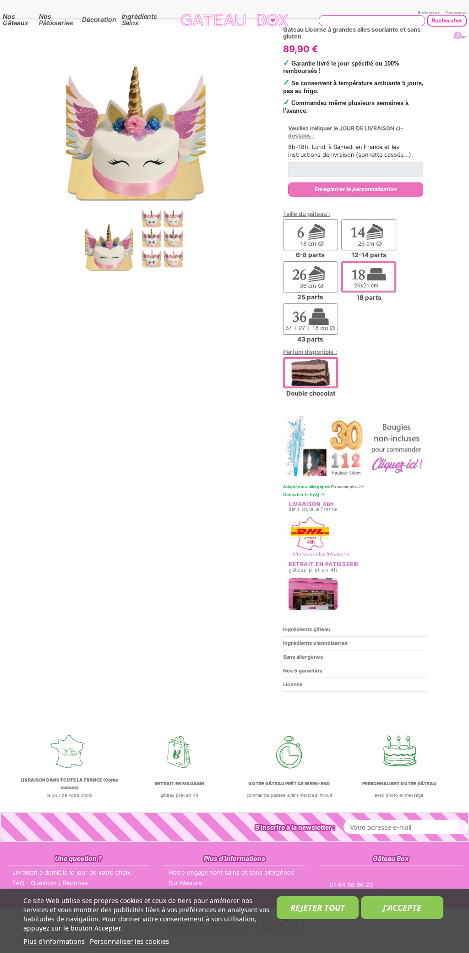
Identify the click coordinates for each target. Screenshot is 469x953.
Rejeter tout (317, 907)
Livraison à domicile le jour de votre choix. (72, 872)
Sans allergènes (303, 657)
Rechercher (446, 20)
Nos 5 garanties (302, 670)
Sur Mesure (185, 883)
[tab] (355, 630)
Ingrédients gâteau (306, 629)
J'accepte (402, 907)
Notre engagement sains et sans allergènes (231, 872)
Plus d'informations (54, 941)
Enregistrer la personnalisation (356, 189)
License (293, 684)
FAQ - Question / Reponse (50, 883)
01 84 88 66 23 (351, 884)
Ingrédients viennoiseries (315, 643)
